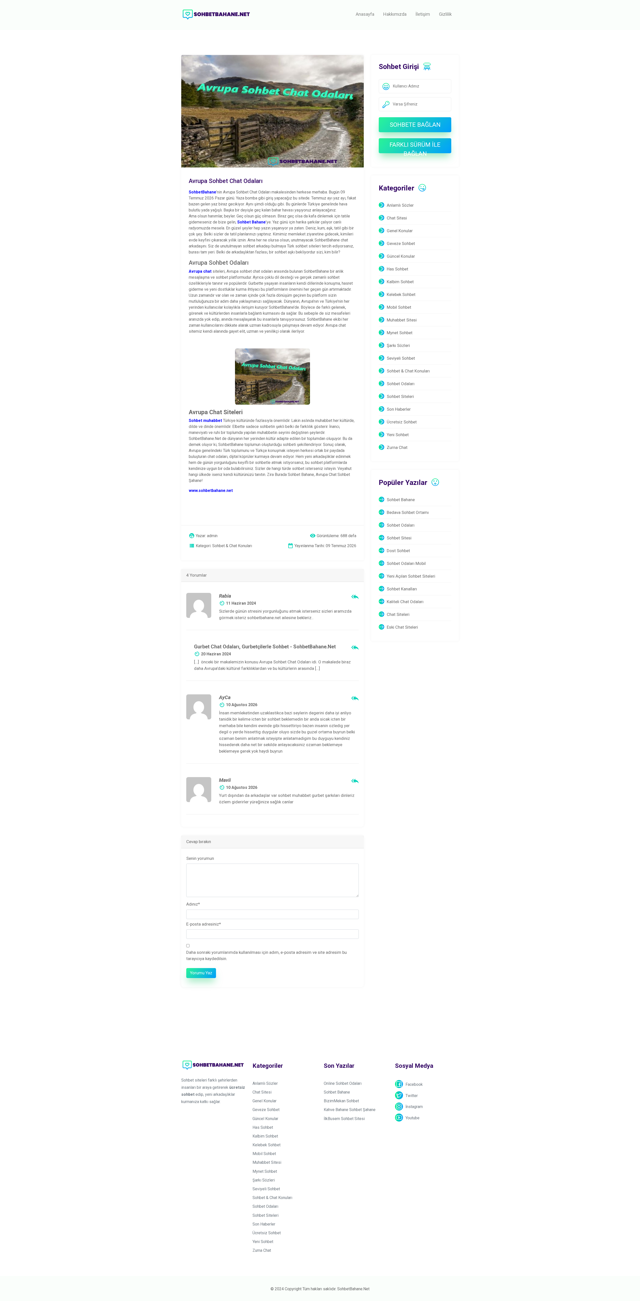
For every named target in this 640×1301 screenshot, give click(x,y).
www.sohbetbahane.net (211, 490)
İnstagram (414, 1106)
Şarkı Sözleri (398, 345)
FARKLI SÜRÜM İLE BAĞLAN (415, 147)
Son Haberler (399, 409)
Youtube (413, 1118)
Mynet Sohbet (399, 332)
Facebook (414, 1084)
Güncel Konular (401, 256)
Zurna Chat (397, 447)
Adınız (193, 904)
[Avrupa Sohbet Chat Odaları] (272, 110)
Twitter (412, 1095)
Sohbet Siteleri (400, 396)
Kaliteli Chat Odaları (405, 601)
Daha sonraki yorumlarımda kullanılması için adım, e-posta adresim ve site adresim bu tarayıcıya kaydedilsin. (266, 955)
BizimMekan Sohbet (341, 1101)
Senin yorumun (200, 858)
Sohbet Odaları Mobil (406, 563)
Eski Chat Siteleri (402, 627)
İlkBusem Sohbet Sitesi (344, 1118)
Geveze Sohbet (401, 243)
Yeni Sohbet (398, 434)
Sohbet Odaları (400, 383)
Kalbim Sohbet (400, 281)
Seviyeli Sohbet (401, 358)
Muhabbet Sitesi (402, 319)
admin (212, 535)
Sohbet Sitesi (399, 537)
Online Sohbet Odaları (343, 1083)
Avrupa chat (200, 271)
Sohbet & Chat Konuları (408, 370)
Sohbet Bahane (401, 499)
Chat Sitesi (397, 217)
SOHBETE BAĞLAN (415, 124)
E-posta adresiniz (203, 924)
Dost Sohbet (398, 550)
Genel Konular (400, 230)
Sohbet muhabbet (205, 420)
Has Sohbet (397, 268)
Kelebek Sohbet (401, 294)
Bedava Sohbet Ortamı (408, 512)
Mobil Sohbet (399, 307)
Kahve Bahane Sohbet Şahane (350, 1109)
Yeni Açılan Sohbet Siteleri (411, 576)
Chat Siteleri (398, 614)
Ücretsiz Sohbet (402, 421)
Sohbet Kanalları (402, 588)
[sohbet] (216, 14)
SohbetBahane (202, 192)
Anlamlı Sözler (400, 205)
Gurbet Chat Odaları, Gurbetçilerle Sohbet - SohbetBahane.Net (265, 647)
